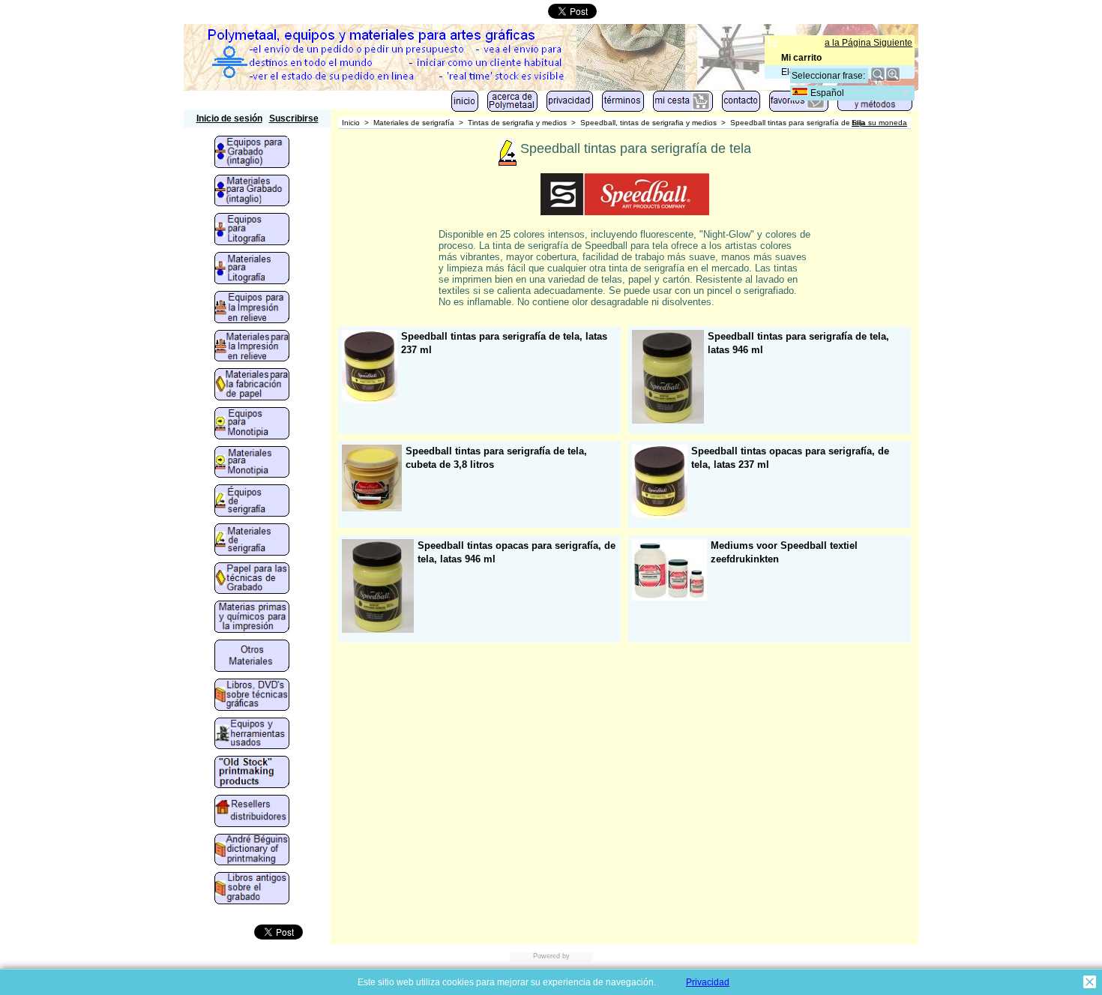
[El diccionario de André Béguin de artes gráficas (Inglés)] (252, 851)
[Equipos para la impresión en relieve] (252, 308)
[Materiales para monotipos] (252, 463)
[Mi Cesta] (683, 104)
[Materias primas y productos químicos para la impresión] (252, 618)
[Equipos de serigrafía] (252, 501)
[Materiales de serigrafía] (252, 540)
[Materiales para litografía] (252, 269)
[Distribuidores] (252, 812)
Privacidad (707, 982)
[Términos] (623, 104)
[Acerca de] (512, 104)
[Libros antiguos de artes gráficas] (252, 889)
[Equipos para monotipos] (252, 424)
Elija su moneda (879, 122)
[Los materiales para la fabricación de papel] (252, 385)
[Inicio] (464, 104)
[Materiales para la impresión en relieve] (252, 347)
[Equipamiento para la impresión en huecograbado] (252, 153)
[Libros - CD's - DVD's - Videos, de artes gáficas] (252, 696)
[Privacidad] (570, 104)
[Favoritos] (798, 104)
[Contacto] (741, 104)
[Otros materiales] (252, 657)
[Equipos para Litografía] (252, 230)
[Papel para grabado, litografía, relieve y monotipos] (252, 579)
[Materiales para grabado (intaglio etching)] (252, 192)
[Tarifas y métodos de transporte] (874, 104)
